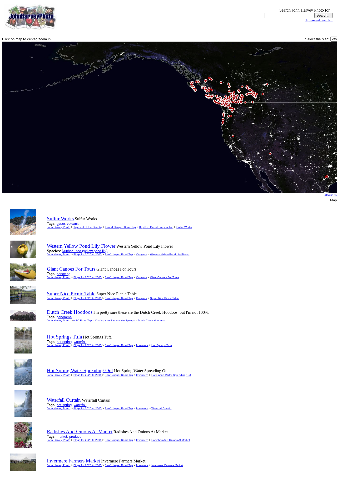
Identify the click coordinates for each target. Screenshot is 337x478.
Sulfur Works (184, 227)
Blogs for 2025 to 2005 (87, 254)
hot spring (64, 342)
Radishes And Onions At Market (170, 440)
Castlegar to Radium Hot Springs (115, 320)
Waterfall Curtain (161, 408)
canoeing (63, 274)
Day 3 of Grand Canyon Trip (156, 227)
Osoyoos (141, 254)
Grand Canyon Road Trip (120, 227)
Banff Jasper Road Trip (119, 254)
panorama (64, 317)
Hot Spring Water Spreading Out (171, 375)
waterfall (80, 342)
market (62, 437)
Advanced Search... (319, 20)
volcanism (74, 224)
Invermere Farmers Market (167, 465)
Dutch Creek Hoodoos (151, 320)
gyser (61, 224)
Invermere (142, 345)
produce (75, 437)
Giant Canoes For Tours (164, 277)
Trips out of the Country (87, 227)
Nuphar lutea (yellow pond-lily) (84, 251)
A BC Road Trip (82, 320)
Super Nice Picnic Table (164, 298)
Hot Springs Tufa (161, 345)
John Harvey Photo (58, 227)
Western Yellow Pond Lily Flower (169, 254)
